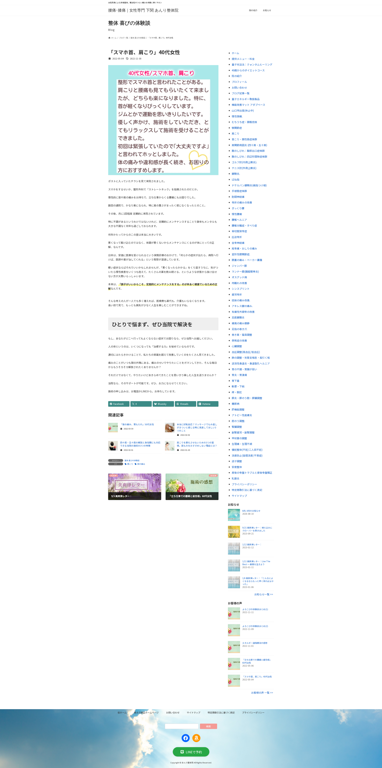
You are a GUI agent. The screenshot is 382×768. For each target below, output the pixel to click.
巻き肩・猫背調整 (242, 334)
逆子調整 (237, 461)
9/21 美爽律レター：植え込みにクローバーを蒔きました (257, 529)
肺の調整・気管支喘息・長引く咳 (251, 358)
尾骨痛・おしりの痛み (244, 248)
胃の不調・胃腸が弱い (244, 369)
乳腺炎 (235, 478)
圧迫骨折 (237, 237)
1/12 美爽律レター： (252, 544)
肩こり (130, 463)
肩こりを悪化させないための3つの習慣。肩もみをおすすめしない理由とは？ (197, 444)
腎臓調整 (237, 427)
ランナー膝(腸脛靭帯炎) (245, 271)
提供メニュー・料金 (243, 59)
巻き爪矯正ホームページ (146, 712)
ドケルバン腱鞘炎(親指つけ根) (249, 185)
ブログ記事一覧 (240, 93)
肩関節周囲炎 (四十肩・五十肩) (249, 145)
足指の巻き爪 (239, 329)
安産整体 (237, 467)
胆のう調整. (238, 421)
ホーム (235, 53)
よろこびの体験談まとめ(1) (255, 609)
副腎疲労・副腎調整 (243, 432)
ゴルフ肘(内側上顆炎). (244, 162)
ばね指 (235, 179)
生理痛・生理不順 (242, 444)
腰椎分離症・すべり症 (244, 225)
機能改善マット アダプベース (248, 105)
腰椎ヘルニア (239, 220)
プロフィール (239, 82)
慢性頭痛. (237, 116)
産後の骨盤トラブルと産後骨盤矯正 (252, 473)
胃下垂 (235, 381)
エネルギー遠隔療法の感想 (254, 643)
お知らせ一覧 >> (263, 594)
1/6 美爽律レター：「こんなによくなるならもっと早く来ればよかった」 (258, 581)
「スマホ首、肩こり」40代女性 (257, 676)
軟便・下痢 (238, 386)
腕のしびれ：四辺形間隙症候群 (249, 156)
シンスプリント (240, 289)
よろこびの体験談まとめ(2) (255, 626)
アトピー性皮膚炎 (242, 415)
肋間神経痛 (238, 197)
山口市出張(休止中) (243, 110)
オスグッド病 (239, 277)
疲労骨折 (237, 294)
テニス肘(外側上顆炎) (244, 168)
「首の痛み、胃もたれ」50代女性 (137, 424)
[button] (191, 751)
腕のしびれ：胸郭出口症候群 (248, 151)
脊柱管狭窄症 (239, 231)
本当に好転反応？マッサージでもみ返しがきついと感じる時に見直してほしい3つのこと (197, 427)
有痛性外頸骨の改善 (243, 312)
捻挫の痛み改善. (241, 300)
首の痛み (141, 463)
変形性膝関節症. (241, 254)
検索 (208, 726)
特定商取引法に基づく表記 (247, 490)
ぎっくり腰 (238, 208)
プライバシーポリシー (244, 484)
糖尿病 (235, 404)
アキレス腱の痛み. (242, 306)
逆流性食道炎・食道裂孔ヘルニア (251, 363)
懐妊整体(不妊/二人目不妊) (247, 449)
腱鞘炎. (236, 174)
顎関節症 (237, 128)
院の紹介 (237, 76)
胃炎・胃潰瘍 (239, 375)
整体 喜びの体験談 (132, 460)
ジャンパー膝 (239, 266)
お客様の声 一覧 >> (262, 693)
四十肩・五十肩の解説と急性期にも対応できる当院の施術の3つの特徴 (140, 444)
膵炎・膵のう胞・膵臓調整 (247, 398)
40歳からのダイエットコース (248, 70)
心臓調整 (237, 346)
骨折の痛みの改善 (242, 202)
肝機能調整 (238, 409)
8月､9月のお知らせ (251, 510)
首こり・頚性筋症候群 (244, 139)
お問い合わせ (239, 87)
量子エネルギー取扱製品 (246, 99)
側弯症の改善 (239, 340)
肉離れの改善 (239, 283)
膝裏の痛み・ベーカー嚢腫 (247, 260)
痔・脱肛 (237, 392)
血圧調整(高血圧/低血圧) (246, 352)
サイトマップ (239, 496)
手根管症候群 (239, 191)
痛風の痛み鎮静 (240, 323)
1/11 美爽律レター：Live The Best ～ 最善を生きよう (256, 563)
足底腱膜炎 (238, 317)
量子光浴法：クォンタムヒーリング (252, 64)
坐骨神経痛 (238, 243)
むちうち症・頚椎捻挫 (244, 122)
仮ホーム (122, 712)
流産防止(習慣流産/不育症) (247, 455)
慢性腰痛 (237, 214)
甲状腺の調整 (239, 438)
